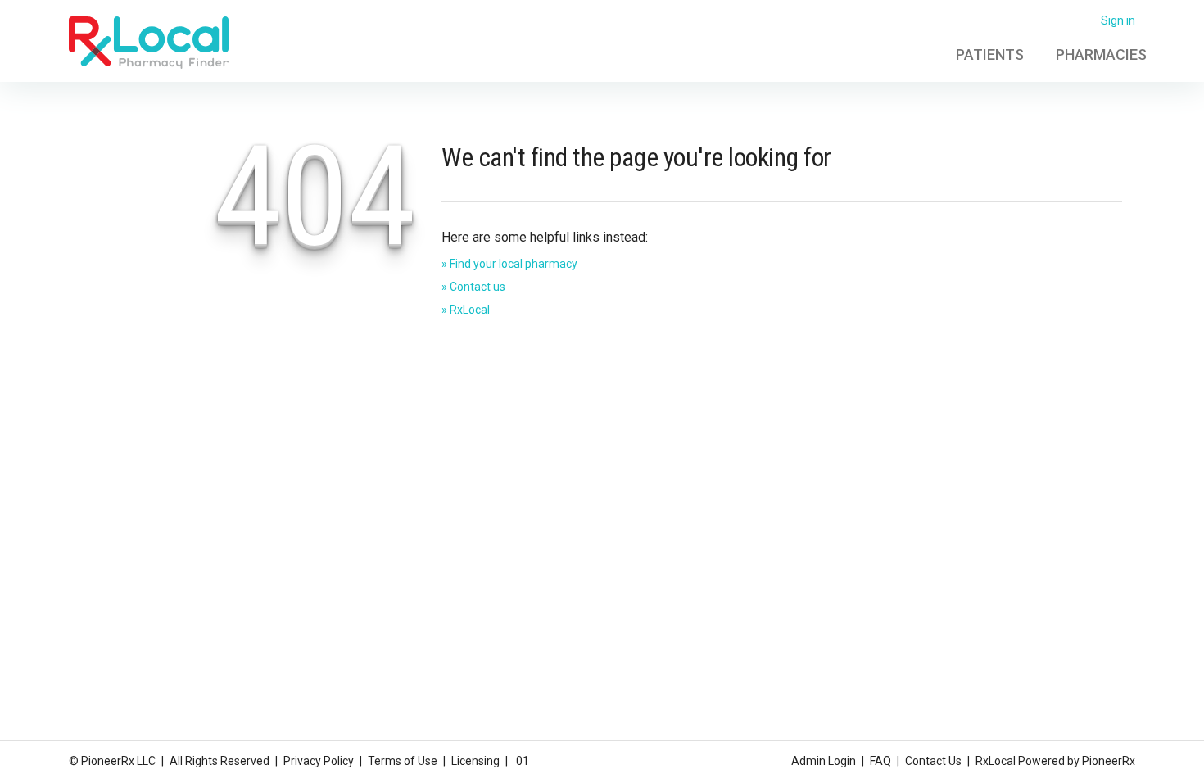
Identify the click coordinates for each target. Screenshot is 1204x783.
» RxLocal (465, 309)
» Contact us (473, 286)
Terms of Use (402, 760)
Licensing (475, 760)
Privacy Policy (318, 760)
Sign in (1118, 20)
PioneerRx (1108, 760)
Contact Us (933, 760)
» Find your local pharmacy (509, 263)
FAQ (880, 760)
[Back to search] (149, 41)
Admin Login (823, 760)
